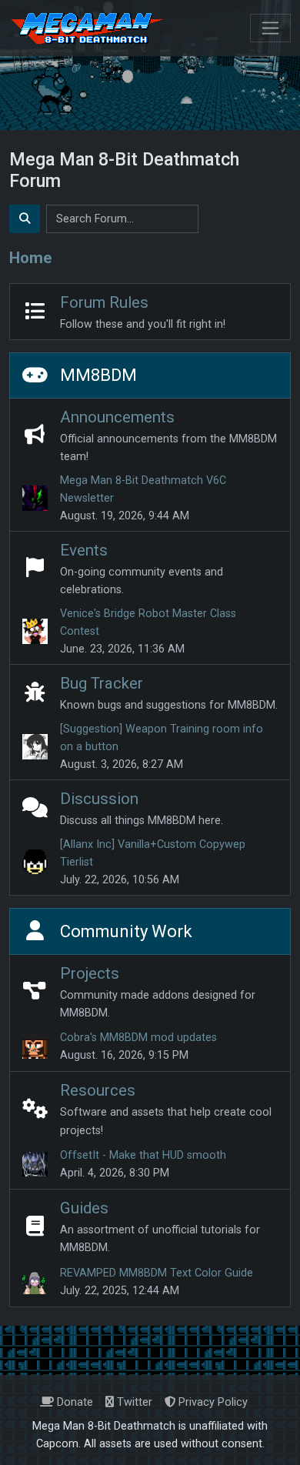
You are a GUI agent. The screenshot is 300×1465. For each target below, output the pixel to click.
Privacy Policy (211, 1402)
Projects (89, 973)
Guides (84, 1208)
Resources (97, 1090)
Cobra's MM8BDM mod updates (138, 1037)
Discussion (99, 798)
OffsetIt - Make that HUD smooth (143, 1155)
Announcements (117, 417)
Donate (73, 1402)
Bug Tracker (101, 683)
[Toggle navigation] (270, 28)
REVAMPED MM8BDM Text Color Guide (156, 1273)
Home (30, 258)
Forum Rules (104, 302)
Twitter (133, 1402)
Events (84, 550)
